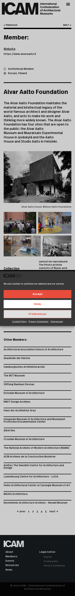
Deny (37, 304)
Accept (38, 294)
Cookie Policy (19, 322)
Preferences (37, 314)
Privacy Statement (39, 322)
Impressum (56, 322)
